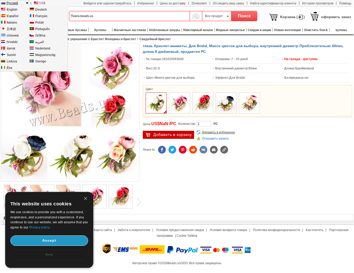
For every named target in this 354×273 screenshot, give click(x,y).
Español (12, 16)
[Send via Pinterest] (183, 150)
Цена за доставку (173, 3)
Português (42, 29)
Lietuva (12, 61)
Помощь (345, 3)
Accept (49, 240)
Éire (9, 68)
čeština (40, 35)
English (12, 9)
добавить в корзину (168, 135)
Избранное (145, 3)
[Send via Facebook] (162, 150)
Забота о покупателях (134, 230)
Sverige (40, 61)
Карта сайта (103, 230)
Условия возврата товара (228, 230)
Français (41, 16)
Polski (39, 22)
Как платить (314, 230)
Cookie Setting (186, 236)
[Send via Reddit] (193, 150)
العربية (39, 42)
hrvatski (12, 42)
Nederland (42, 48)
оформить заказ (336, 17)
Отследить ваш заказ (228, 3)
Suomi (11, 55)
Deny (49, 254)
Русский (12, 3)
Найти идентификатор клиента (273, 3)
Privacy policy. (40, 227)
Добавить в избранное (218, 132)
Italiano (12, 22)
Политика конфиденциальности (276, 230)
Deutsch (41, 9)
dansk (11, 48)
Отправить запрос (215, 138)
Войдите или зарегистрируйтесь (107, 3)
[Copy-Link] (224, 150)
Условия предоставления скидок (180, 230)
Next (137, 202)
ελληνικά (13, 35)
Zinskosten (199, 3)
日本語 (11, 29)
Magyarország (45, 55)
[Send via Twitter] (172, 150)
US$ (42, 3)
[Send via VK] (203, 150)
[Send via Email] (214, 150)
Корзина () (292, 17)
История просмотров (317, 3)
